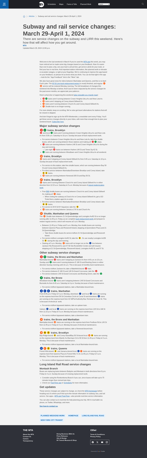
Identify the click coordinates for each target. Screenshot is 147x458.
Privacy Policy (95, 436)
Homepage (73, 416)
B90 (47, 191)
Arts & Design (62, 438)
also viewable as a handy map (85, 95)
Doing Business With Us (65, 434)
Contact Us (27, 436)
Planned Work (85, 4)
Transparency (28, 441)
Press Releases (62, 436)
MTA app (87, 62)
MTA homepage (91, 391)
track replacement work (84, 219)
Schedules (52, 4)
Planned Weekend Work (53, 416)
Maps (61, 4)
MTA (25, 45)
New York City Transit (52, 420)
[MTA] (41, 4)
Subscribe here (58, 122)
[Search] (143, 4)
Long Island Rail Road (93, 416)
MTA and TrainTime (62, 396)
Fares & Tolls (72, 4)
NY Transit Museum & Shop (67, 440)
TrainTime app (55, 383)
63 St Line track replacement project (66, 83)
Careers (26, 439)
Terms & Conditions (97, 434)
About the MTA (28, 434)
